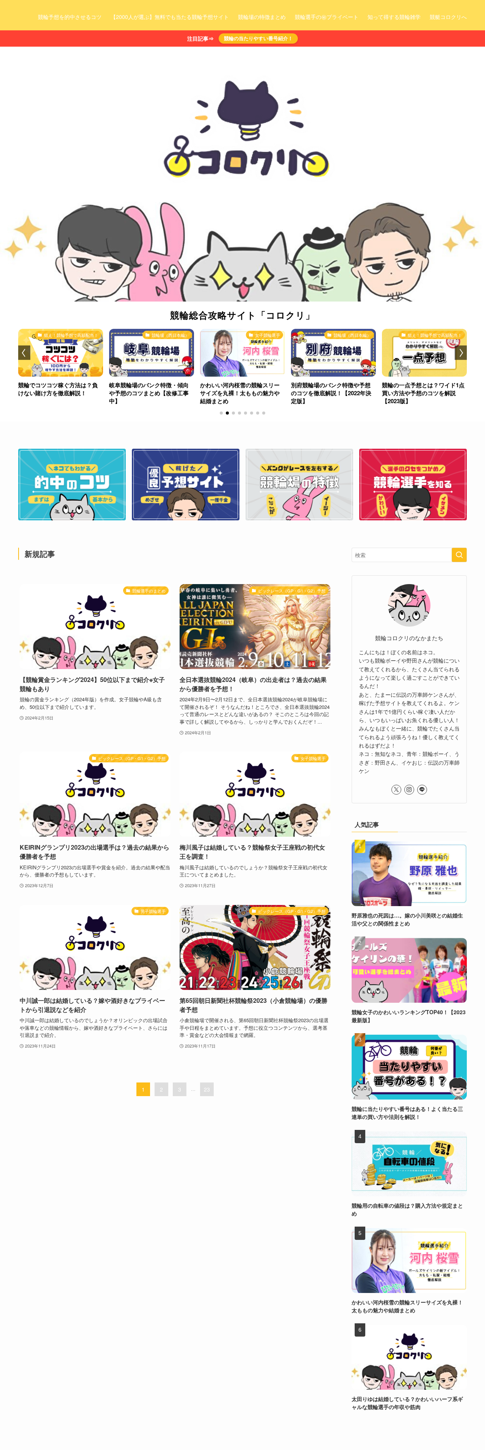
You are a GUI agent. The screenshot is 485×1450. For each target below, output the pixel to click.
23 (207, 1089)
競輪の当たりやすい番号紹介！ (258, 38)
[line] (422, 790)
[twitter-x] (396, 790)
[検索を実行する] (459, 555)
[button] (221, 413)
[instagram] (409, 790)
